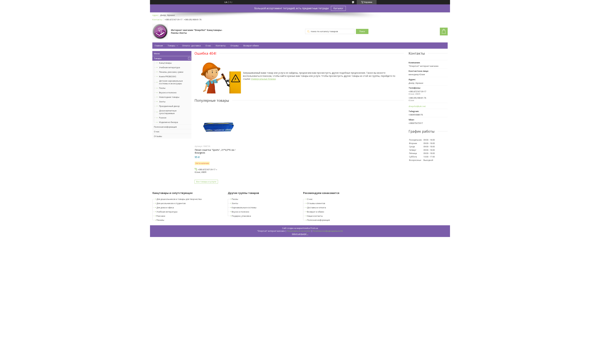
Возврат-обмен (251, 45)
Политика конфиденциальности (328, 231)
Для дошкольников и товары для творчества (179, 199)
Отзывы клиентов (316, 203)
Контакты (221, 45)
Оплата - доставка (191, 45)
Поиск (362, 31)
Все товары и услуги (206, 181)
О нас (208, 45)
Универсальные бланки (263, 78)
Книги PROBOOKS (167, 76)
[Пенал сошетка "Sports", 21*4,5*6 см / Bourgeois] (219, 127)
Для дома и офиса (165, 207)
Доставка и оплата (316, 207)
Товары (171, 45)
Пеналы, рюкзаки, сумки (171, 72)
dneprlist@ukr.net (417, 106)
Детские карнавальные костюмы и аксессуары (171, 82)
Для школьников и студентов (171, 203)
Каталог (338, 8)
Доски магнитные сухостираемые (168, 112)
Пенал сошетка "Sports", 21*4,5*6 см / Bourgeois (215, 151)
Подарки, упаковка (241, 216)
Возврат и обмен (315, 211)
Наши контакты (315, 216)
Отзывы (234, 45)
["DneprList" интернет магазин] (160, 32)
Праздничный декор (169, 106)
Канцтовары (165, 62)
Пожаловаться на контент (299, 231)
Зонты (162, 101)
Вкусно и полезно (168, 92)
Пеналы (160, 220)
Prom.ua (314, 228)
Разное (162, 117)
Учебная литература (169, 67)
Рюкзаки (160, 216)
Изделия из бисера (168, 122)
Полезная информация (165, 126)
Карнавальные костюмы (244, 207)
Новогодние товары (169, 97)
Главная (159, 45)
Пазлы (162, 88)
